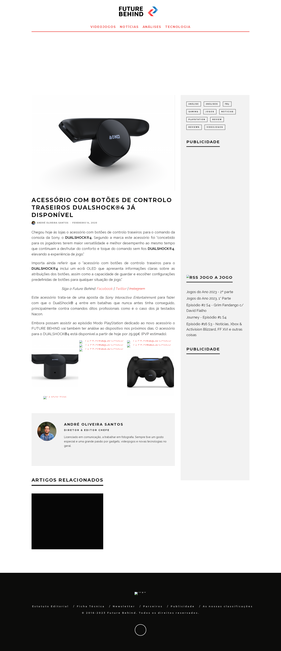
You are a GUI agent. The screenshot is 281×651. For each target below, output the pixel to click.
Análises (152, 27)
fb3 (227, 104)
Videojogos (103, 27)
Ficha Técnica (91, 606)
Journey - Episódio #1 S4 (206, 317)
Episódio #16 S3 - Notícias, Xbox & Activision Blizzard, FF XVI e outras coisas (214, 329)
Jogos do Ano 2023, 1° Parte (208, 298)
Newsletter (124, 606)
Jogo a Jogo (216, 277)
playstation (196, 119)
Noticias (227, 112)
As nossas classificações (228, 606)
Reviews (194, 127)
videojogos (215, 127)
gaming (193, 112)
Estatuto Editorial (50, 606)
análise (193, 104)
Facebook (105, 289)
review (217, 119)
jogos (209, 112)
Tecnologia (178, 27)
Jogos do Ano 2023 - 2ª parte (209, 292)
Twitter (120, 289)
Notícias (129, 27)
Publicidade (183, 606)
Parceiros (153, 606)
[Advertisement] (140, 60)
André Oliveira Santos (52, 223)
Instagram (137, 289)
